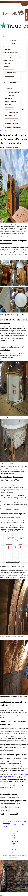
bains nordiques (8, 784)
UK (14, 843)
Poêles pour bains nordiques (10, 52)
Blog (23, 109)
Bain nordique (7, 46)
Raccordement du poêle (11, 115)
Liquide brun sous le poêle (11, 112)
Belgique (14, 837)
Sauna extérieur (7, 49)
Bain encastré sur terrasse (11, 118)
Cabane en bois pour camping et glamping (14, 57)
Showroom (9, 85)
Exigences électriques (10, 109)
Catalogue (6, 66)
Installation (13, 835)
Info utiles (11, 95)
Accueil (14, 40)
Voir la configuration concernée (5, 359)
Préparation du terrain (10, 101)
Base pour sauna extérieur (11, 123)
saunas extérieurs (17, 784)
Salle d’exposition (14, 82)
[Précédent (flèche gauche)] (0, 895)
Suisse (14, 838)
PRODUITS (14, 43)
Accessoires (6, 63)
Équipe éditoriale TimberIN (12, 147)
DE (14, 845)
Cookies (14, 852)
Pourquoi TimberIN (12, 72)
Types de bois (8, 104)
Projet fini (9, 88)
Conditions (13, 849)
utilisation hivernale (12, 776)
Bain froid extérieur (8, 60)
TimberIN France (14, 841)
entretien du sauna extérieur (7, 778)
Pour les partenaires (8, 69)
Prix (14, 833)
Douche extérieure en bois (10, 55)
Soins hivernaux (9, 107)
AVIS (23, 76)
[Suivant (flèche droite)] (2, 895)
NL (14, 846)
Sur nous (7, 78)
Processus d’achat (14, 92)
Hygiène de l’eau (9, 98)
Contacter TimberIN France (14, 127)
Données (14, 851)
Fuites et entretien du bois (11, 120)
